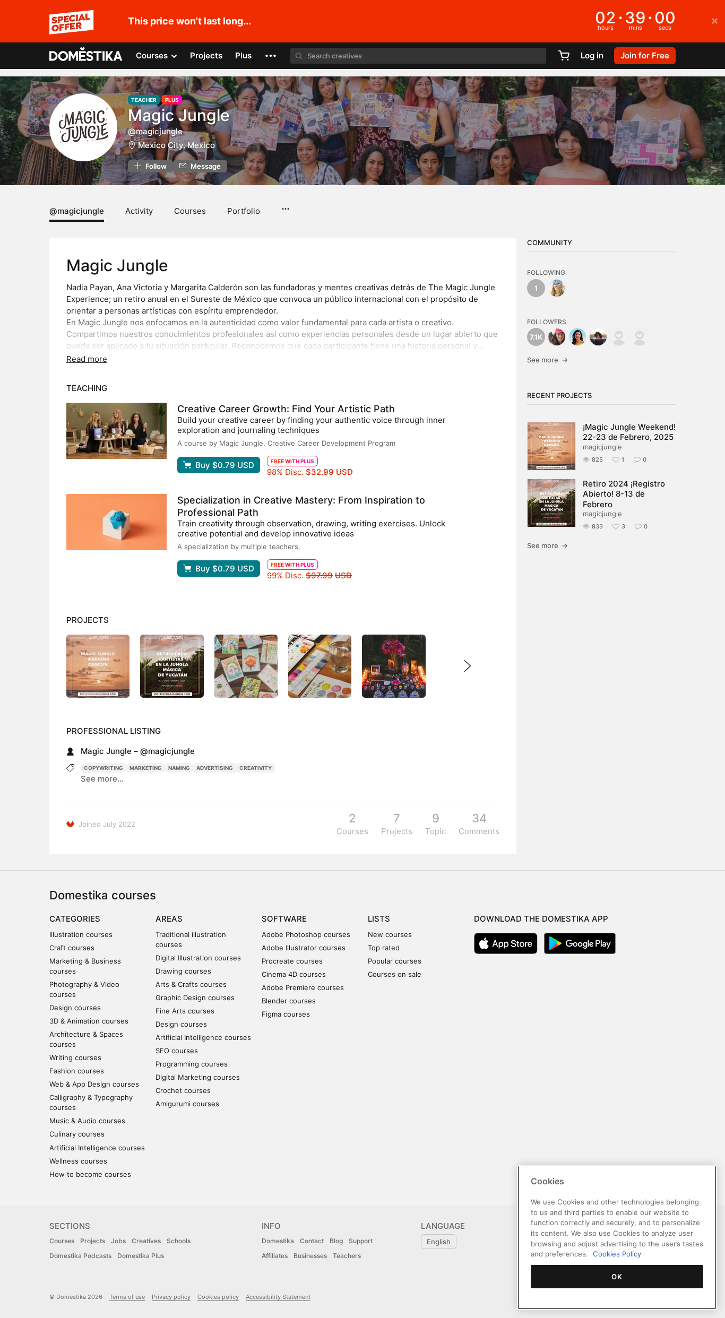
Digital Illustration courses (198, 957)
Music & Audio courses (87, 1120)
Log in (592, 55)
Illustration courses (81, 934)
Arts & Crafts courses (191, 984)
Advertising (214, 768)
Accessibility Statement (278, 1296)
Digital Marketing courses (198, 1077)
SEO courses (177, 1050)
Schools (179, 1241)
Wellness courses (78, 1161)
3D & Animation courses (88, 1021)
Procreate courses (292, 961)
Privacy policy (171, 1296)
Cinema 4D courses (294, 974)
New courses (390, 934)
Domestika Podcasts (80, 1256)
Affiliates (275, 1256)
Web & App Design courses (94, 1084)
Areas (169, 919)
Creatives (146, 1241)
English (439, 1241)
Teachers (347, 1256)
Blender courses (289, 1000)
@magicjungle (76, 211)
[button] (270, 55)
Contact (312, 1241)
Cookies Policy (617, 1254)
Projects (206, 55)
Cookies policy (218, 1296)
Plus (243, 55)
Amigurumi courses (187, 1103)
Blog (336, 1241)
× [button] (715, 20)
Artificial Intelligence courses (97, 1147)
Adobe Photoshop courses (306, 934)
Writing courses (75, 1057)
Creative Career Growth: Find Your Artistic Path (286, 408)
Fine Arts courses (185, 1011)
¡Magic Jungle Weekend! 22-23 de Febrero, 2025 (629, 432)
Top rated (384, 947)
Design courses (75, 1007)
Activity (139, 211)
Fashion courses (76, 1070)
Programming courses (192, 1064)
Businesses (310, 1256)
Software (284, 919)
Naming (179, 768)
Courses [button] (153, 55)
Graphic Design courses (195, 997)
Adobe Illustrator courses (304, 947)
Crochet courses (183, 1090)
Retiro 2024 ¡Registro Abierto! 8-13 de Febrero (624, 494)
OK (616, 1276)
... (285, 205)
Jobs (118, 1241)
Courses (190, 211)
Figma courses (286, 1014)
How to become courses (90, 1174)
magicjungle (602, 447)
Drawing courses (183, 971)
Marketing (146, 768)
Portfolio (243, 211)
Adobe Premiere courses (303, 987)
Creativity (255, 768)
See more (547, 359)
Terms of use (127, 1296)
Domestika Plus (140, 1256)
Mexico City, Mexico (176, 145)
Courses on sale (394, 974)
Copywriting (103, 768)
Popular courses (394, 961)
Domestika (278, 1241)
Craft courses (71, 947)
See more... (102, 779)
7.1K (536, 337)
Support (361, 1241)
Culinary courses (77, 1134)
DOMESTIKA (86, 55)
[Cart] (563, 55)
